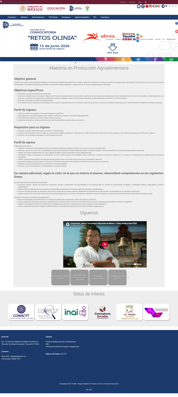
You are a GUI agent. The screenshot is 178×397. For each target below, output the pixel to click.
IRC (95, 17)
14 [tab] (101, 63)
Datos (140, 2)
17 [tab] (108, 63)
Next (128, 278)
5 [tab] (80, 63)
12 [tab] (96, 63)
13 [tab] (98, 63)
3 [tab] (75, 63)
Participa (132, 2)
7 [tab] (85, 63)
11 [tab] (94, 63)
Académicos (119, 39)
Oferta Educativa (38, 17)
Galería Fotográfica (82, 17)
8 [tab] (87, 63)
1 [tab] (71, 63)
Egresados (128, 39)
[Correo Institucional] (139, 6)
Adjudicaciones (171, 39)
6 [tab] (82, 63)
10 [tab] (92, 63)
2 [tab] (73, 63)
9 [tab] (89, 63)
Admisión (24, 17)
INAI (47, 344)
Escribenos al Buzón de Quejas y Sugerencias (62, 347)
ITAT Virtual (53, 17)
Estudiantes (110, 39)
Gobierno (123, 2)
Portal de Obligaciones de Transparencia (61, 342)
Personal (157, 39)
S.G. (163, 39)
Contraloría (105, 17)
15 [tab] (103, 63)
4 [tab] (78, 63)
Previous (50, 278)
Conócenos (12, 17)
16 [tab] (105, 63)
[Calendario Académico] (143, 6)
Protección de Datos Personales (143, 39)
